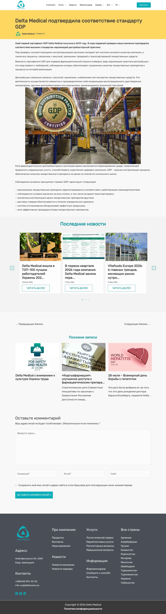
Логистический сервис (99, 537)
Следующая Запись (137, 324)
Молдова (126, 558)
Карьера (98, 5)
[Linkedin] (24, 593)
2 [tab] (84, 300)
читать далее (36, 288)
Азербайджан (129, 541)
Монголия (126, 562)
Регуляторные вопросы (100, 545)
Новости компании (63, 564)
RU (117, 5)
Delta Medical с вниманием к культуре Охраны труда (35, 377)
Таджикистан (129, 570)
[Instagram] (20, 593)
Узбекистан (128, 582)
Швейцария (128, 566)
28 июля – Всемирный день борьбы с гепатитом (127, 377)
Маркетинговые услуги (99, 541)
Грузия (125, 545)
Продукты (73, 5)
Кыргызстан (128, 554)
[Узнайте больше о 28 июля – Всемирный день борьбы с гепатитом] (130, 357)
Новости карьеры (62, 568)
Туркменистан (129, 574)
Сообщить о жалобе (98, 572)
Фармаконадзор (86, 5)
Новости (40, 33)
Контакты (57, 541)
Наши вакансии (61, 545)
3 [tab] (86, 300)
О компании (50, 5)
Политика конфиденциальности (83, 608)
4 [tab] (89, 300)
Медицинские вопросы (100, 549)
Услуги (61, 5)
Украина (126, 578)
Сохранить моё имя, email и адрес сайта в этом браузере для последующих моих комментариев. (75, 485)
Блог (108, 5)
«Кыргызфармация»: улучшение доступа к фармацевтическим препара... (83, 379)
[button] (144, 5)
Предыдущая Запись (29, 324)
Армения (126, 537)
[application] (65, 4)
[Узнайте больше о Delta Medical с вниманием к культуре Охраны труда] (37, 357)
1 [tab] (82, 300)
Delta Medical (28, 34)
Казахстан (127, 549)
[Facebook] (16, 593)
